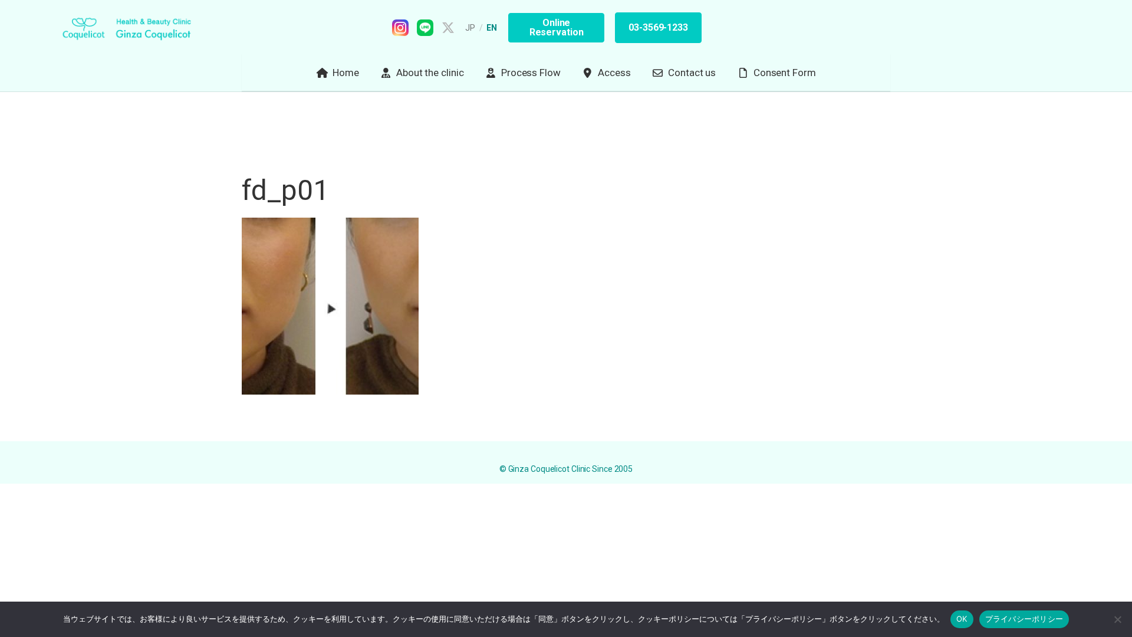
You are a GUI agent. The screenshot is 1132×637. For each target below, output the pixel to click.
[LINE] (425, 27)
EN (492, 28)
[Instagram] (400, 27)
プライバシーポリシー (1024, 618)
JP (470, 28)
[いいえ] (1117, 619)
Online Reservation (556, 27)
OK (962, 618)
